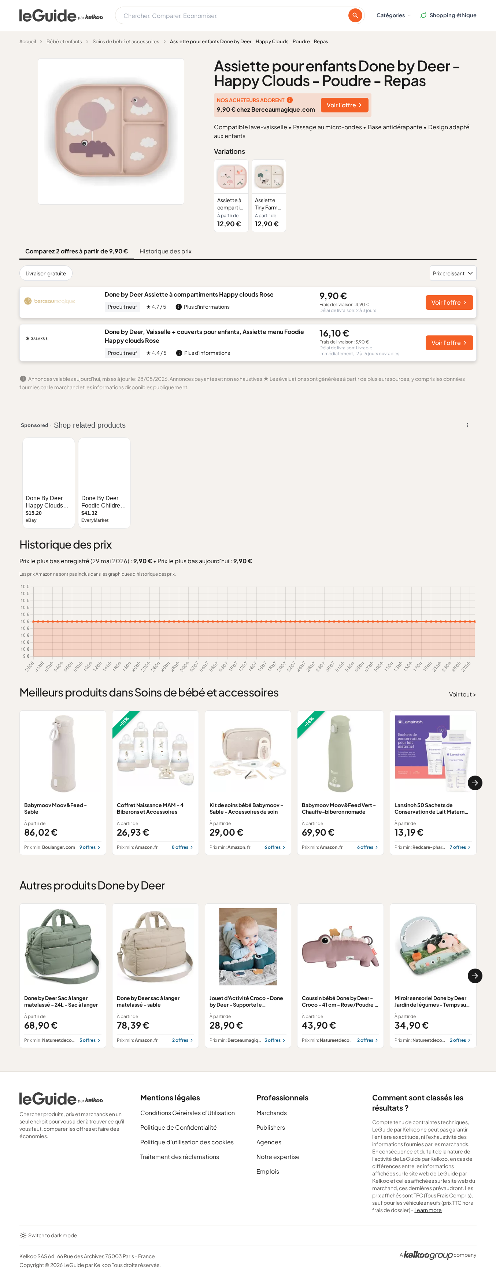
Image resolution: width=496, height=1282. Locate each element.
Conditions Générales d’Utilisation (187, 1112)
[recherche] (355, 15)
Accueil (27, 41)
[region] (345, 196)
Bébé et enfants (64, 41)
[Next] (475, 783)
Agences (268, 1142)
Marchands (271, 1112)
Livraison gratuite (46, 273)
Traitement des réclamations (179, 1156)
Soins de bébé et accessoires (126, 41)
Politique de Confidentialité (178, 1127)
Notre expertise (278, 1156)
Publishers (270, 1127)
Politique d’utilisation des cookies (187, 1142)
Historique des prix (166, 251)
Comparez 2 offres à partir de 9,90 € (76, 251)
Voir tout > (463, 694)
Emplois (267, 1171)
